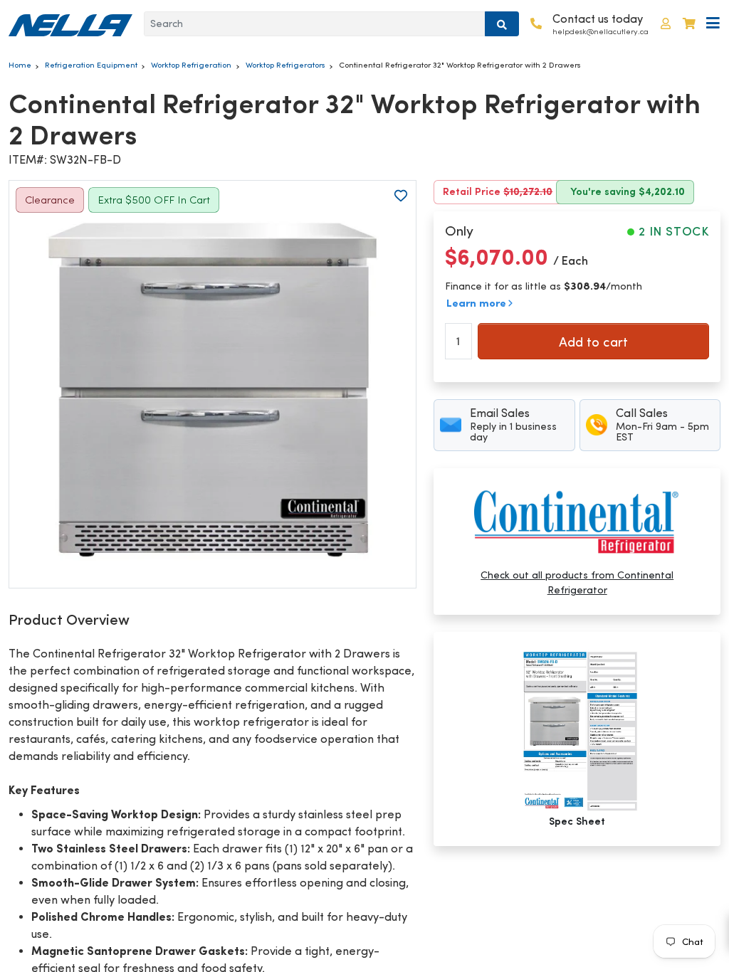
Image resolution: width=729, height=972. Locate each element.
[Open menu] (713, 23)
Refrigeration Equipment (91, 64)
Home (20, 64)
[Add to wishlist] (401, 196)
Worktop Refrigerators (285, 64)
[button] (665, 23)
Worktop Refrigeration (191, 64)
